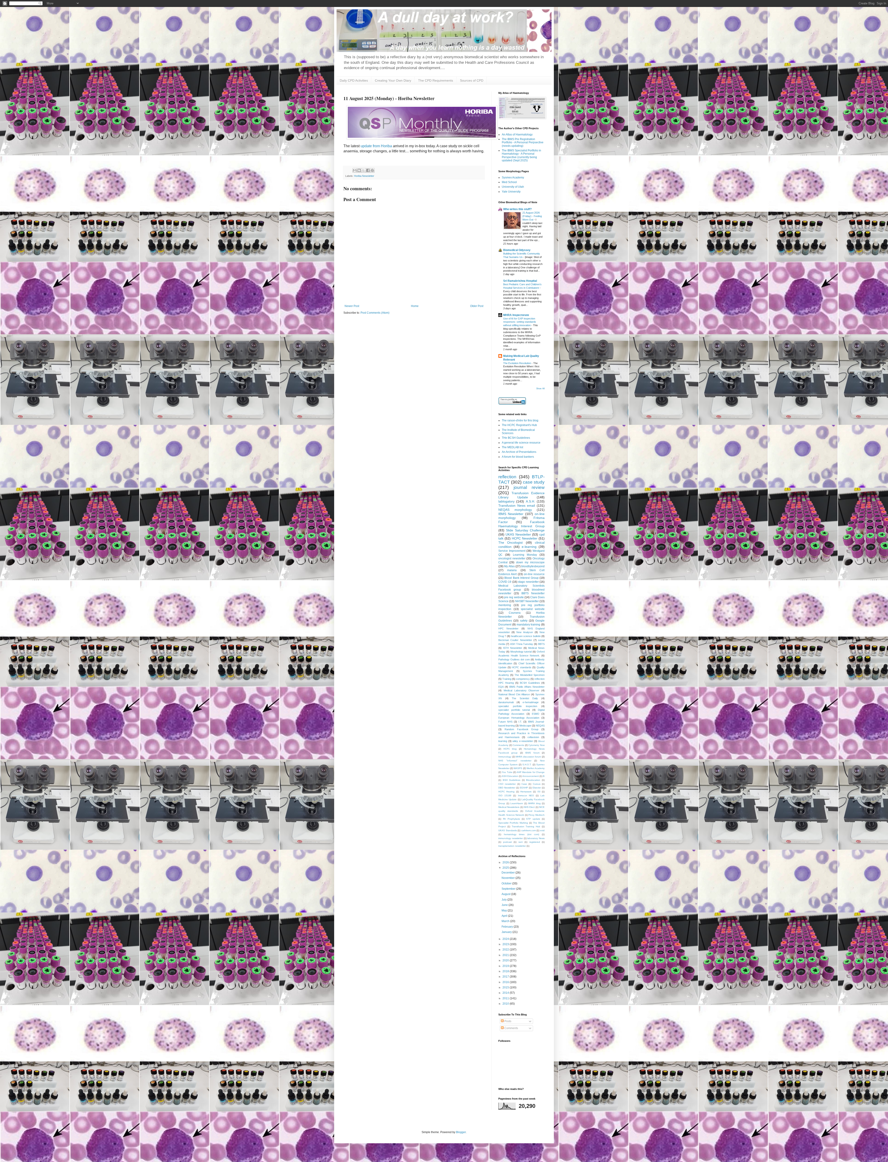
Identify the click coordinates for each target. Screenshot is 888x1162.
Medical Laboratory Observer (522, 690)
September (509, 888)
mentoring (504, 605)
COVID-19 (504, 581)
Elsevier (537, 787)
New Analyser (524, 632)
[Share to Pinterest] (372, 170)
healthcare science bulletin (526, 636)
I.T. (520, 721)
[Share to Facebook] (368, 170)
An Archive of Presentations (519, 452)
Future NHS (505, 721)
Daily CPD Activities (354, 80)
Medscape (525, 725)
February (508, 926)
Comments (518, 745)
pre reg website (514, 597)
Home (415, 306)
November (508, 878)
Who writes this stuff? (517, 209)
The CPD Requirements (435, 80)
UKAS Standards (507, 830)
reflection (507, 476)
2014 (506, 992)
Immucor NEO (526, 795)
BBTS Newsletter (533, 593)
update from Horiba (376, 146)
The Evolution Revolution (517, 363)
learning (502, 741)
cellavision (533, 737)
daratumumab (506, 702)
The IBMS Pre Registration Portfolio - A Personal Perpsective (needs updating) (522, 142)
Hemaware (526, 791)
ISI (538, 791)
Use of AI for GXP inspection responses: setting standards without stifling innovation (519, 322)
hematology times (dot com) (521, 834)
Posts (507, 1021)
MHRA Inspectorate (516, 315)
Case (524, 784)
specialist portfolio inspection (517, 706)
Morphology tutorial (521, 651)
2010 (506, 1003)
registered (534, 842)
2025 (506, 867)
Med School (509, 182)
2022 (506, 949)
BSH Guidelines (512, 780)
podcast (507, 842)
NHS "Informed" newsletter (514, 760)
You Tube (507, 772)
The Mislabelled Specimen (530, 675)
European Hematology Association (518, 717)
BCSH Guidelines (530, 682)
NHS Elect (529, 807)
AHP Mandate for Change (531, 772)
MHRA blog (534, 803)
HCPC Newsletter (524, 538)
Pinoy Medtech (536, 815)
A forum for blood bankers (518, 456)
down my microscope (530, 562)
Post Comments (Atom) (375, 312)
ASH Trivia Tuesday (521, 644)
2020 (506, 960)
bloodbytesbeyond (533, 566)
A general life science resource (521, 442)
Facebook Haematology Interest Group (521, 524)
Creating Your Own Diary (393, 80)
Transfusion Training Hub (526, 826)
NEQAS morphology (515, 510)
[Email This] (354, 170)
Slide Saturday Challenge (525, 530)
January (507, 932)
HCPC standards (521, 667)
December (508, 872)
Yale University (511, 191)
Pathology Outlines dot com (514, 659)
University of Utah (513, 186)
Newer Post (352, 306)
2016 (506, 982)
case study (534, 482)
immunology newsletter (510, 838)
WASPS (518, 768)
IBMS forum (532, 752)
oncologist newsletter (511, 558)
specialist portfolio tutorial (514, 709)
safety (523, 620)
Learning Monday (525, 554)
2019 (506, 966)
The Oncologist (510, 542)
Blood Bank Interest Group (521, 577)
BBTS (541, 644)
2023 (506, 944)
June (505, 905)
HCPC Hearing (506, 791)
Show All (540, 388)
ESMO (535, 713)
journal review (529, 487)
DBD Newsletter (506, 787)
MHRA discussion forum (528, 756)
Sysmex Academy (513, 177)
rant (520, 842)
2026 (506, 862)
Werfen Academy (536, 768)
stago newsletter (528, 581)
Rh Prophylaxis (511, 819)
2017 (506, 976)
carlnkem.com (528, 830)
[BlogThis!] (359, 170)
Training (506, 679)
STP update (533, 819)
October (507, 883)
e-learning (529, 547)
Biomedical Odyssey (516, 250)
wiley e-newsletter (522, 741)
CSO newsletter (507, 784)
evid (542, 830)
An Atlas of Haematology (517, 134)
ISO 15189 (504, 795)
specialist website (533, 609)
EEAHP (524, 787)
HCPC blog (510, 749)
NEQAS (540, 725)
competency (523, 679)
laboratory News (536, 838)
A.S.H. (530, 501)
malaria (512, 570)
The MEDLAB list (512, 447)
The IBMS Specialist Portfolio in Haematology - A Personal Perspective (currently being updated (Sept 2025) (521, 155)
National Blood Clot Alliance (514, 694)
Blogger (461, 1132)
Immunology (504, 756)
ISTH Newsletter (512, 648)
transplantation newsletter (512, 846)
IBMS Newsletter (510, 514)
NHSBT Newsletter (527, 601)
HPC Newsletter (508, 628)
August (506, 894)
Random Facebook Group (522, 729)
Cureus (536, 784)
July (504, 899)
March (506, 921)
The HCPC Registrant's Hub (519, 425)
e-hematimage (531, 702)
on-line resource (534, 574)
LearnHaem (516, 803)
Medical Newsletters (508, 807)
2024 (506, 939)
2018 (506, 971)
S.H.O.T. (526, 764)
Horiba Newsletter (364, 176)
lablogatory (506, 501)
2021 (506, 955)
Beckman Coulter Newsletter (515, 640)
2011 (506, 998)
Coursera (515, 612)
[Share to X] (363, 170)
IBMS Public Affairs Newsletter (527, 686)
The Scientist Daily (525, 698)
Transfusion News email (516, 505)
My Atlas (509, 566)
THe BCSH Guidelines (516, 437)
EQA (501, 686)
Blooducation (533, 780)
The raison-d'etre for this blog (520, 420)
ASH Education (510, 776)
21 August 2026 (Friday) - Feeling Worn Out (532, 216)
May (505, 910)
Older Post (476, 306)
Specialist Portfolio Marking (513, 823)
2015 (506, 987)
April (505, 915)
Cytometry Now (536, 745)
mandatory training (528, 624)
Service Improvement (511, 550)
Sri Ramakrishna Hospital (520, 280)
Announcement (530, 776)
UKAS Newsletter (518, 534)
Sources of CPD (471, 80)
